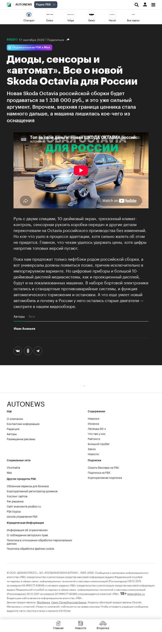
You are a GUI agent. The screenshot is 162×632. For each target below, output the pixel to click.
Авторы (19, 316)
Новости (93, 454)
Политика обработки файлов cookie (30, 548)
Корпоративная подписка (105, 477)
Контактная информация (23, 423)
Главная (58, 627)
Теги (31, 316)
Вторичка (103, 627)
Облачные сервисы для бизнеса (28, 486)
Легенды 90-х (97, 428)
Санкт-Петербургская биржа (68, 602)
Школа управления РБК (22, 516)
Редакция (13, 428)
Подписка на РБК (99, 472)
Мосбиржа (43, 602)
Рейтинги (94, 438)
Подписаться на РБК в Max (31, 47)
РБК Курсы (14, 511)
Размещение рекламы (21, 439)
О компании (15, 418)
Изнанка (93, 423)
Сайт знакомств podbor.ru (24, 506)
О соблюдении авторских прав (27, 535)
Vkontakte (13, 467)
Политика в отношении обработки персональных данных (39, 541)
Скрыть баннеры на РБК (103, 467)
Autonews (23, 4)
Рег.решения (15, 501)
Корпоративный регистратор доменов (32, 491)
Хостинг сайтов (17, 496)
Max (9, 472)
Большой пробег (99, 443)
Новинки (93, 418)
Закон (92, 448)
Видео (12, 39)
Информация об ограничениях (27, 530)
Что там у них (96, 433)
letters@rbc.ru (136, 593)
